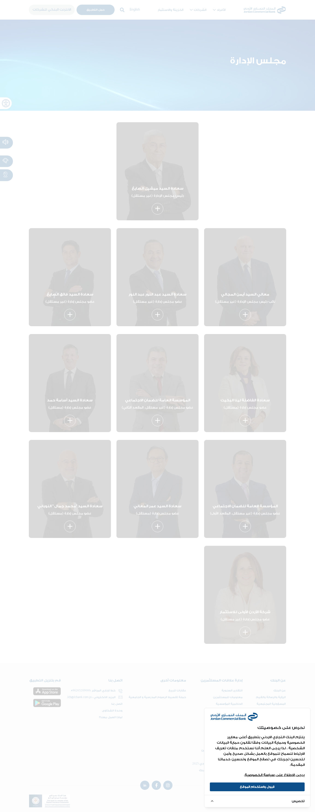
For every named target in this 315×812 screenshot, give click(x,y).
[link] (257, 801)
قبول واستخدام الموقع (257, 786)
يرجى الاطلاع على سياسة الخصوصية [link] (275, 775)
